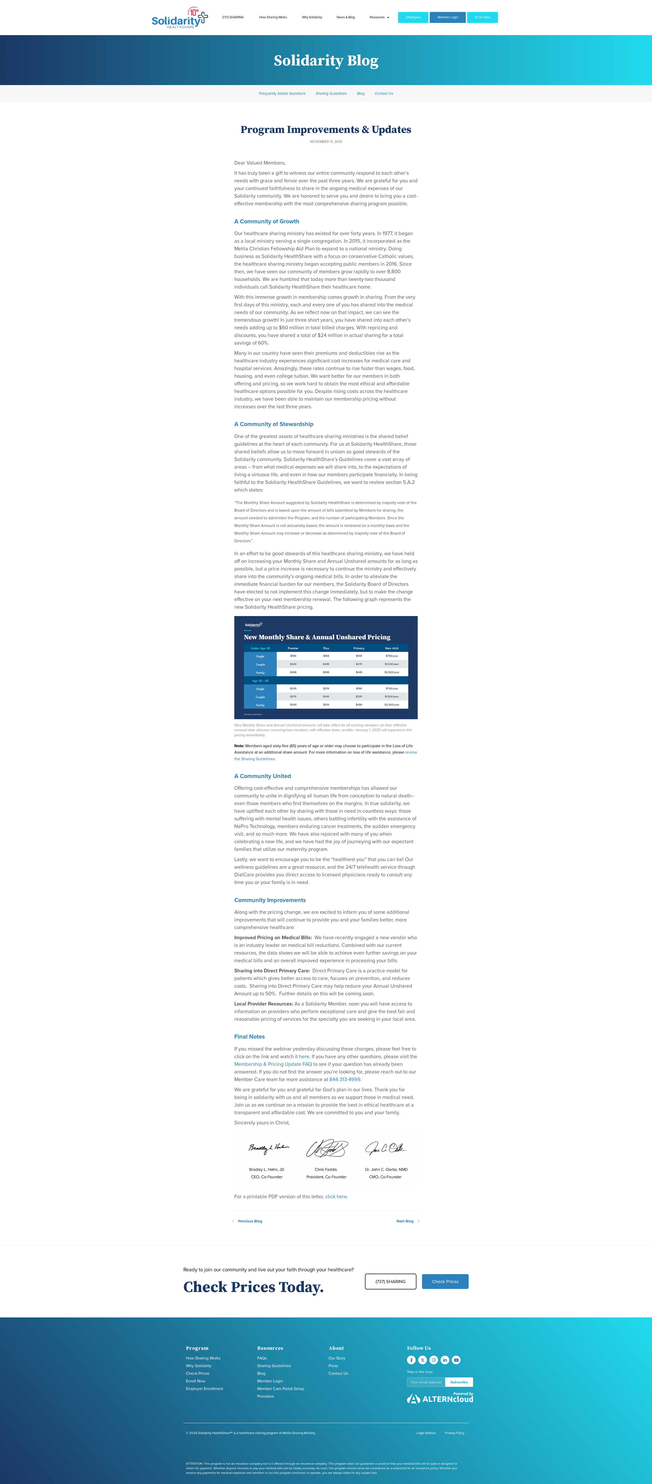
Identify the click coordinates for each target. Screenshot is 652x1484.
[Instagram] (433, 1360)
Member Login (448, 17)
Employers (413, 17)
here (304, 1057)
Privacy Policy (454, 1433)
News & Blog (346, 17)
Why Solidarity (312, 17)
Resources (377, 17)
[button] (440, 1382)
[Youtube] (456, 1360)
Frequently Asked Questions (282, 93)
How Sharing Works (273, 17)
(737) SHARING (233, 17)
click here (336, 1197)
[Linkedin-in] (445, 1360)
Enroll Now (482, 17)
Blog (361, 93)
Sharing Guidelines (331, 93)
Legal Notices (426, 1433)
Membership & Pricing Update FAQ (273, 1064)
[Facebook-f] (411, 1360)
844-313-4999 (344, 1080)
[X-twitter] (422, 1360)
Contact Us (384, 93)
